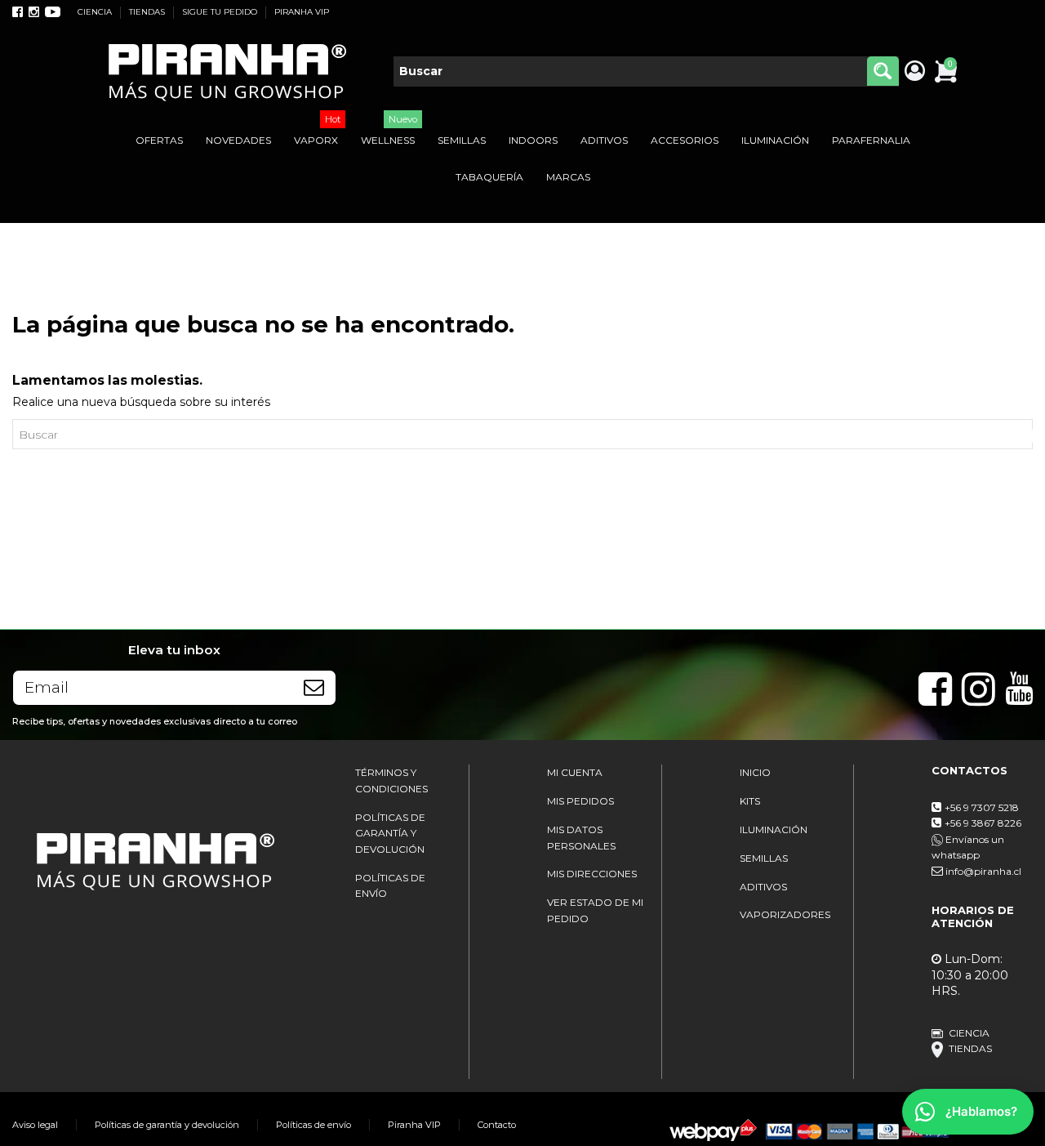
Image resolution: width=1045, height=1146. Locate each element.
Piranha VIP (414, 1124)
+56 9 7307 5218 (982, 807)
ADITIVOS (763, 887)
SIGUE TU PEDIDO (221, 12)
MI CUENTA (575, 772)
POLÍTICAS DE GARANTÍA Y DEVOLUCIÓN (390, 833)
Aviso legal (35, 1124)
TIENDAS (148, 12)
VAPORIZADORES (785, 914)
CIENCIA (96, 12)
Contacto (497, 1124)
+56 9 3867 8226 (983, 823)
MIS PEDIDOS (580, 801)
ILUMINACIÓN (773, 829)
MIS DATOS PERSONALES (581, 837)
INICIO (755, 772)
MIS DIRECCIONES (592, 873)
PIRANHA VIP (301, 12)
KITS (750, 801)
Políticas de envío (313, 1124)
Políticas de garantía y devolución (167, 1124)
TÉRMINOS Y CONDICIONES (391, 780)
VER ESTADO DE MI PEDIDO (595, 910)
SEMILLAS (764, 858)
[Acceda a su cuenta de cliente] (914, 71)
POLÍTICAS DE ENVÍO (390, 886)
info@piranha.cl (983, 871)
